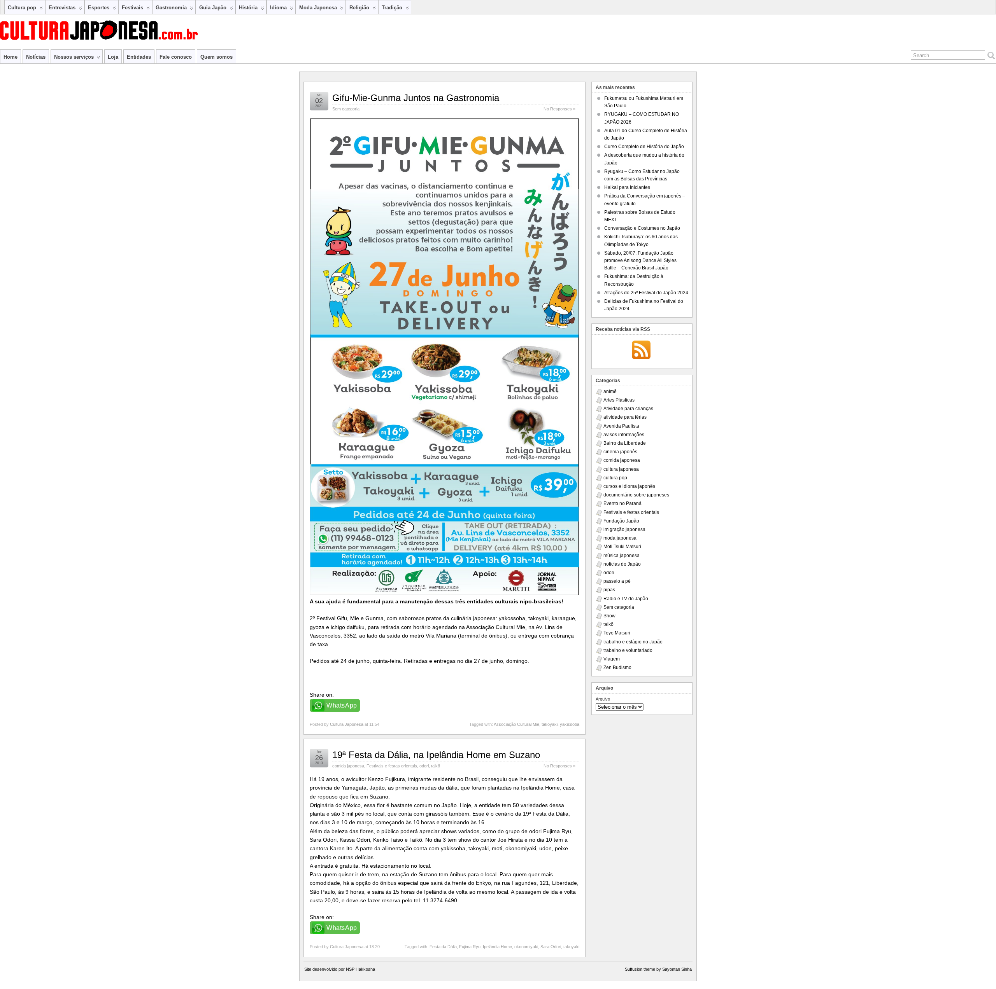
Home (11, 57)
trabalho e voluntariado (627, 650)
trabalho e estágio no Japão (633, 642)
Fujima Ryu (469, 946)
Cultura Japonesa (346, 724)
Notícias (36, 57)
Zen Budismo (617, 667)
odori (424, 766)
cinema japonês (620, 451)
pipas (609, 589)
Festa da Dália (443, 946)
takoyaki (550, 724)
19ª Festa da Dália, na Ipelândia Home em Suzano (436, 755)
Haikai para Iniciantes (627, 187)
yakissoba (569, 724)
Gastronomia (171, 7)
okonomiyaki (526, 946)
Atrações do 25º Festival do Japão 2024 (646, 292)
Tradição (392, 7)
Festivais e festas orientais (391, 766)
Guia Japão (212, 7)
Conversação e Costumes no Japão (642, 228)
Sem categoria (345, 109)
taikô (435, 766)
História (248, 7)
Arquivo (603, 699)
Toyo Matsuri (616, 633)
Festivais (132, 7)
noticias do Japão (622, 564)
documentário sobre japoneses (636, 495)
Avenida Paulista (621, 426)
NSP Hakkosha (360, 969)
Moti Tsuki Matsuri (622, 546)
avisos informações (623, 434)
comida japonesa (348, 766)
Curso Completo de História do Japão (644, 146)
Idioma (278, 7)
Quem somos (216, 57)
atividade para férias (625, 417)
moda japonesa (620, 538)
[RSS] (641, 351)
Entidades (139, 57)
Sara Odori (550, 946)
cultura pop (615, 478)
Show (609, 616)
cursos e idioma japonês (629, 486)
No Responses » (559, 109)
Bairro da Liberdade (624, 443)
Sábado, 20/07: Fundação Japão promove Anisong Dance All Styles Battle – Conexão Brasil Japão (640, 260)
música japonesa (621, 555)
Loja (113, 57)
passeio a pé (617, 581)
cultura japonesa (621, 469)
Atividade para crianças (628, 408)
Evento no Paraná (622, 503)
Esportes (98, 7)
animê (610, 391)
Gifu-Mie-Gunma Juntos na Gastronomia (415, 98)
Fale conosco (176, 57)
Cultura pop (22, 7)
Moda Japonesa (318, 7)
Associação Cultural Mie (516, 724)
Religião (359, 7)
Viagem (611, 659)
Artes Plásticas (619, 400)
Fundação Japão (621, 521)
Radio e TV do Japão (625, 598)
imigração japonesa (624, 529)
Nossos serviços (74, 57)
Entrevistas (62, 7)
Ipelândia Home (497, 946)
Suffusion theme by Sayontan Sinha (658, 969)
